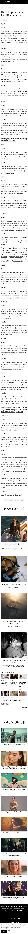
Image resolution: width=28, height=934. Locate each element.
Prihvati (4, 931)
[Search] (26, 2)
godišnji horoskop (16, 257)
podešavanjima (4, 928)
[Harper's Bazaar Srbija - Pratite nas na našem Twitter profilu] (11, 918)
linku (3, 255)
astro (6, 500)
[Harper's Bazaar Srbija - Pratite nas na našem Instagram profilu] (16, 918)
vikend (16, 500)
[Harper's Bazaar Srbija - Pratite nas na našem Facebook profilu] (9, 918)
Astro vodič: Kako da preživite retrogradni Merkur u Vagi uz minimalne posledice (14, 409)
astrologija (11, 500)
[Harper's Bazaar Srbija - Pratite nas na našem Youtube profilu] (19, 918)
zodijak (21, 500)
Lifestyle (3, 8)
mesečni (4, 257)
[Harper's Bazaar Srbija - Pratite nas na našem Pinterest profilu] (14, 918)
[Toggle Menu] (2, 1)
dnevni (24, 255)
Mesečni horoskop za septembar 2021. (14, 139)
